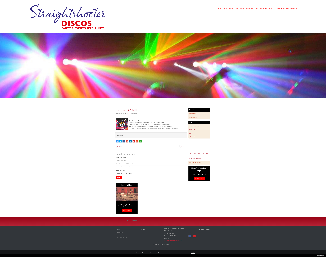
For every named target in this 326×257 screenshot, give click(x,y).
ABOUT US (224, 8)
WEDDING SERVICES (239, 8)
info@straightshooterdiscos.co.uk (173, 240)
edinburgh (192, 136)
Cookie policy (119, 235)
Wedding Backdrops (194, 126)
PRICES (256, 8)
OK (193, 252)
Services (231, 8)
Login (318, 255)
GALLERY (143, 229)
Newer (120, 146)
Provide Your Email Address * (124, 164)
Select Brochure (120, 170)
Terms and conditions (121, 237)
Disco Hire (192, 129)
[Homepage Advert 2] (127, 194)
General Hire (192, 113)
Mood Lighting (126, 210)
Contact (118, 229)
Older (182, 146)
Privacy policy (119, 232)
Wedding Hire (193, 117)
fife (190, 133)
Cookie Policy (134, 252)
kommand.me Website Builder (163, 248)
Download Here (199, 178)
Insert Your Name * (121, 157)
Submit (119, 177)
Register (322, 255)
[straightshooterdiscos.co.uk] (67, 16)
